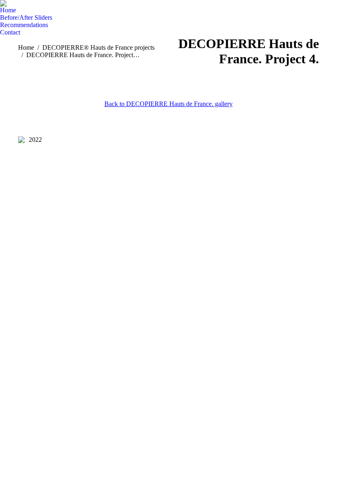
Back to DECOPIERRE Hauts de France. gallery (168, 103)
